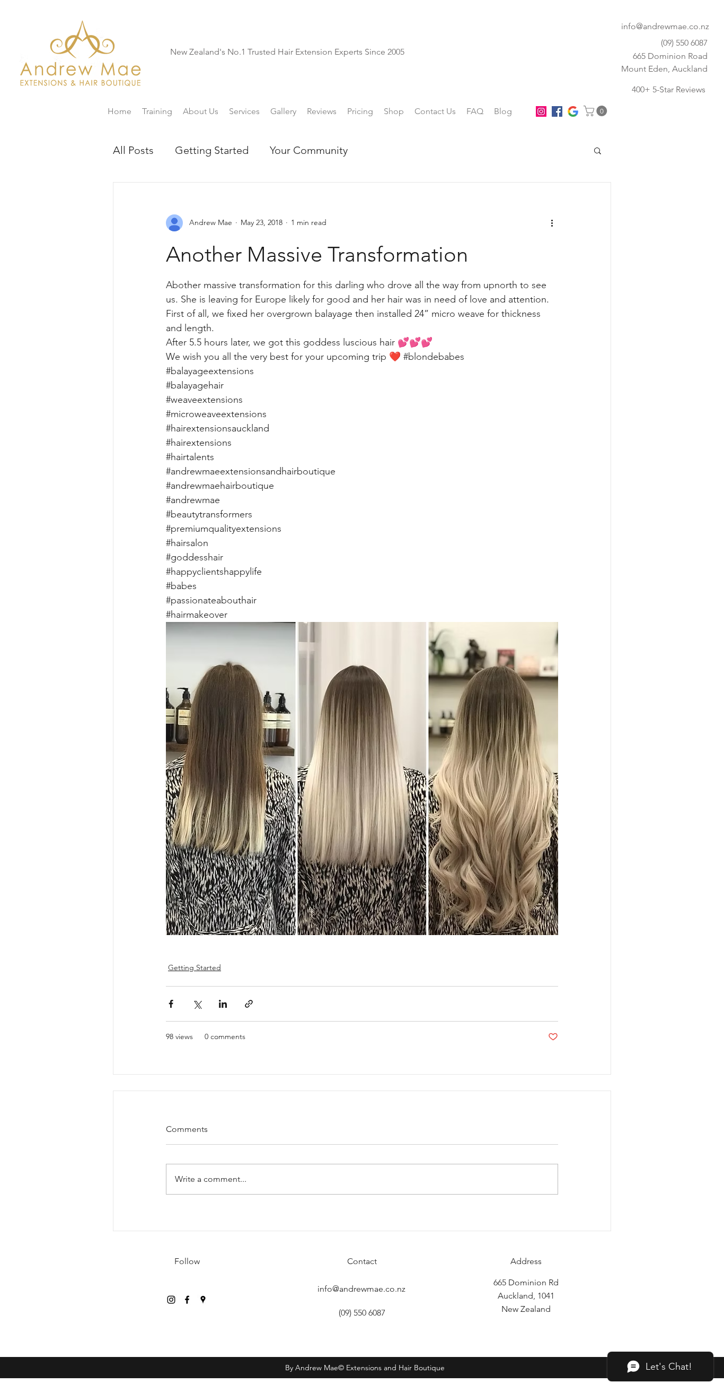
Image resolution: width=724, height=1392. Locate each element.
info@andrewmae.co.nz (665, 26)
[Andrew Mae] (171, 1299)
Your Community (309, 150)
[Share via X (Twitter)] (197, 1004)
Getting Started (212, 150)
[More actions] (551, 223)
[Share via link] (249, 1004)
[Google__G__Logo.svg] (573, 111)
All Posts (133, 150)
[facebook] (557, 111)
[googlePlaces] (203, 1299)
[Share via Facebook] (171, 1004)
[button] (597, 111)
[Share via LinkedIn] (223, 1004)
